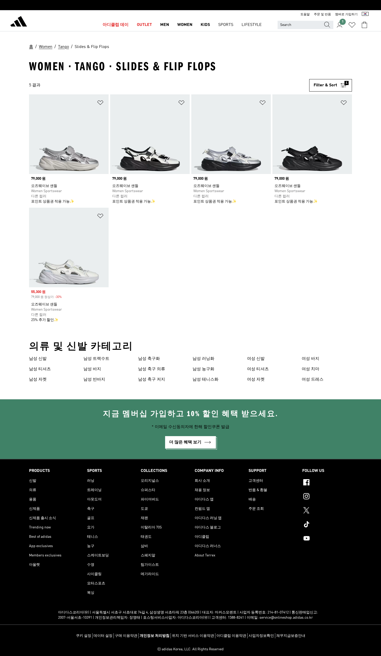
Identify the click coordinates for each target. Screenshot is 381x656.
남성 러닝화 (203, 359)
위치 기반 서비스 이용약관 (193, 636)
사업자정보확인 (261, 636)
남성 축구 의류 (151, 369)
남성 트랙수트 (96, 359)
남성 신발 (38, 359)
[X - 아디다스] (327, 511)
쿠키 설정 (83, 636)
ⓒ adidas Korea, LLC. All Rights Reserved (190, 649)
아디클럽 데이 (116, 25)
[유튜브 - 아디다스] (327, 539)
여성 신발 (256, 359)
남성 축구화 (149, 359)
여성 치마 (310, 369)
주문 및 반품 (322, 14)
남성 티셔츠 (40, 369)
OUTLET (144, 25)
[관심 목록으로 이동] (352, 25)
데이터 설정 (103, 636)
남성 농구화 (203, 369)
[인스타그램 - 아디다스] (327, 497)
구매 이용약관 (126, 636)
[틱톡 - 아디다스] (327, 525)
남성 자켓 (38, 380)
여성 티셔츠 (258, 369)
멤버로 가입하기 (346, 14)
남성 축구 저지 (151, 380)
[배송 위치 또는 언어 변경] (365, 14)
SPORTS (225, 25)
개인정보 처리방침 (155, 636)
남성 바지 (92, 369)
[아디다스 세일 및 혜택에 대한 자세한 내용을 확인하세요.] (190, 5)
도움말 (305, 14)
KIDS (205, 25)
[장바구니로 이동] (364, 25)
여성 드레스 (312, 380)
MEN (164, 25)
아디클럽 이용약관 (231, 636)
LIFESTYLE (252, 25)
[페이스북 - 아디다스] (327, 483)
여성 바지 (310, 359)
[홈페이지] (18, 22)
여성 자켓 (256, 380)
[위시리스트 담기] (100, 104)
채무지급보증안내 (290, 636)
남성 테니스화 (205, 380)
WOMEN (184, 25)
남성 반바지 (94, 380)
